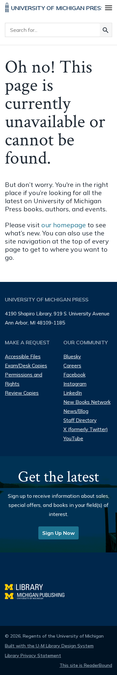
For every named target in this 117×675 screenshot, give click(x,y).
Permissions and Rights (23, 379)
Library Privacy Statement (33, 655)
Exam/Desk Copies (26, 366)
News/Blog (75, 411)
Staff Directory (80, 420)
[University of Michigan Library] (27, 586)
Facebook (74, 375)
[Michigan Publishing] (38, 595)
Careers (72, 366)
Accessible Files (23, 356)
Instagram (74, 384)
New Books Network (86, 402)
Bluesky (72, 356)
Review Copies (22, 393)
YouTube (73, 438)
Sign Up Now (58, 533)
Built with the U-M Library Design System (49, 646)
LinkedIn (72, 393)
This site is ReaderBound (85, 665)
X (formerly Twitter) (85, 429)
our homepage (63, 225)
